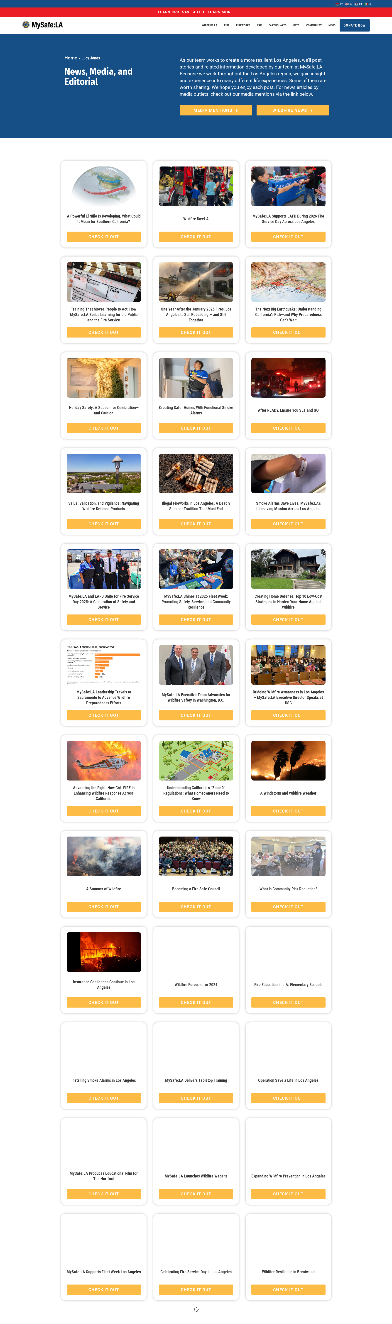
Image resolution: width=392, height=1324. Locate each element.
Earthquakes (278, 25)
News (332, 25)
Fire (226, 25)
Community (314, 25)
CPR (259, 25)
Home (70, 58)
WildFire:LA (209, 25)
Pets (296, 25)
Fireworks (243, 25)
